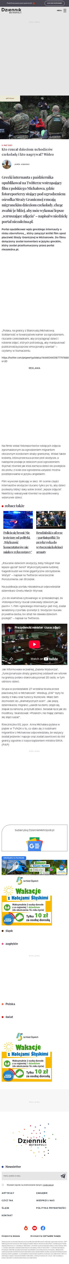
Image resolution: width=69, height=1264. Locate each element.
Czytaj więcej (48, 1185)
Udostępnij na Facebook (14, 858)
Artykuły (10, 98)
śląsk (9, 931)
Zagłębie (41, 1193)
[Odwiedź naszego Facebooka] (43, 1228)
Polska (10, 1004)
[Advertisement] (34, 59)
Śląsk (5, 1208)
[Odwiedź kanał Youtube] (34, 1228)
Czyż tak (7, 1201)
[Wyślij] (62, 1176)
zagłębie (11, 943)
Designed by (7, 1236)
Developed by (36, 1236)
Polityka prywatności (51, 1208)
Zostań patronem (54, 3)
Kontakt (7, 1215)
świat (9, 1017)
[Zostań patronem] (26, 1228)
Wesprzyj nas (45, 1201)
